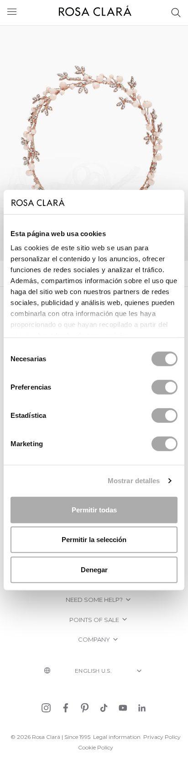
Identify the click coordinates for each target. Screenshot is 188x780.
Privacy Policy (162, 736)
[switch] (164, 386)
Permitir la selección (94, 539)
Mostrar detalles (134, 481)
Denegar (94, 569)
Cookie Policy (95, 747)
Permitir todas (94, 509)
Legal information (117, 736)
